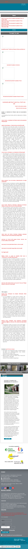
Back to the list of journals (21, 108)
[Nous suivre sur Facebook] (2, 487)
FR (22, 4)
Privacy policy (12, 530)
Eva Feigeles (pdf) (5, 252)
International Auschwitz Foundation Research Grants (13, 96)
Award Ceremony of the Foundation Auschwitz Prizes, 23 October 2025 (12, 19)
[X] (8, 487)
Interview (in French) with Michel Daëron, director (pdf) (12, 244)
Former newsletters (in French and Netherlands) (12, 535)
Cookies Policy (23, 540)
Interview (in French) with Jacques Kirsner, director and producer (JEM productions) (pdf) (14, 240)
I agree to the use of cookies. (7, 546)
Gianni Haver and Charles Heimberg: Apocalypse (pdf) (14, 235)
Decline (18, 546)
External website (14, 372)
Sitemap (15, 539)
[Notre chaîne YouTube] (13, 487)
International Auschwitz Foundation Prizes (13, 80)
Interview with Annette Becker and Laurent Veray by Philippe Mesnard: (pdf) (14, 283)
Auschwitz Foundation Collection (13, 65)
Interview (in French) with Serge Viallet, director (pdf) (12, 248)
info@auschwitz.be (6, 478)
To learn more (3, 548)
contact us (6, 494)
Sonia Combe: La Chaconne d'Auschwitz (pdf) (14, 205)
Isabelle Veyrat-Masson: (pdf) (13, 125)
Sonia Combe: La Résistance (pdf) (13, 152)
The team (4, 376)
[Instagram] (5, 487)
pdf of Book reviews (10, 349)
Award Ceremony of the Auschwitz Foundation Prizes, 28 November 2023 (11, 24)
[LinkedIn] (10, 487)
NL (24, 4)
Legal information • (20, 539)
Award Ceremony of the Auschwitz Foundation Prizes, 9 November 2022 (11, 26)
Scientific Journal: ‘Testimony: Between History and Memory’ (13, 49)
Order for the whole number (20, 106)
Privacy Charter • (17, 540)
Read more (7, 438)
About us (4, 374)
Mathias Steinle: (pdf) (14, 256)
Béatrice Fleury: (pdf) (14, 322)
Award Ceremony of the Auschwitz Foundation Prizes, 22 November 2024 (11, 21)
